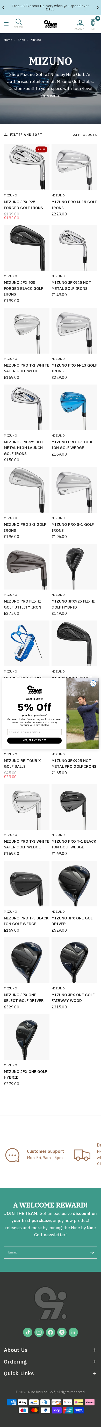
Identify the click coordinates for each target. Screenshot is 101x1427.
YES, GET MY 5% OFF (34, 740)
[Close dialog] (93, 683)
